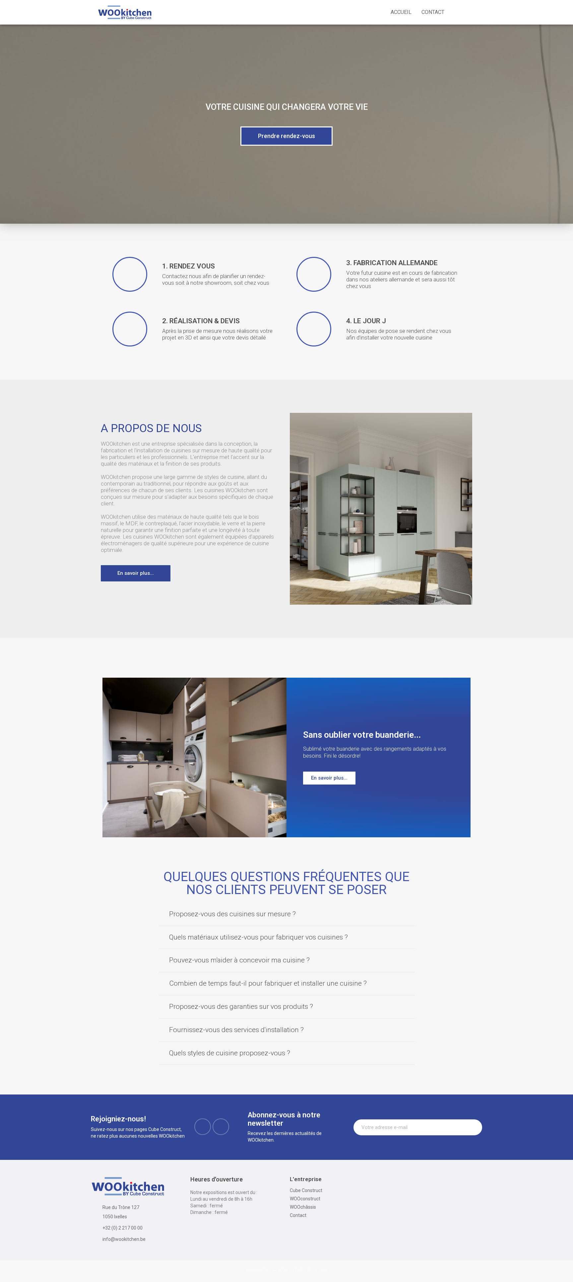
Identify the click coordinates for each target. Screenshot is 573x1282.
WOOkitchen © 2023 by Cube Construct (287, 1269)
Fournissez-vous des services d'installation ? (236, 1030)
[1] (473, 1127)
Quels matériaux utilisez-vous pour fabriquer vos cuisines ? (258, 937)
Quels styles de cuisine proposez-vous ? (229, 1053)
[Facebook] (202, 1126)
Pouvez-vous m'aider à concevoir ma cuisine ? (239, 960)
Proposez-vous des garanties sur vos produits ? (241, 1007)
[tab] (286, 914)
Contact (432, 12)
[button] (286, 136)
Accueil (401, 12)
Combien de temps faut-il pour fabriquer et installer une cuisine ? (268, 983)
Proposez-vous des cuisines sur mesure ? (232, 914)
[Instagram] (221, 1126)
